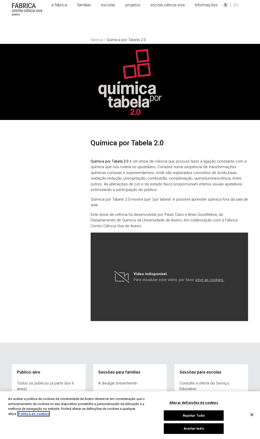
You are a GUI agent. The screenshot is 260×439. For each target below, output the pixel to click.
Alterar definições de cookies (193, 403)
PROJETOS (132, 5)
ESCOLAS (108, 5)
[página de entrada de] (28, 9)
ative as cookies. (209, 279)
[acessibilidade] (225, 5)
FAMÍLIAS (84, 5)
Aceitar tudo (194, 428)
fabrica (97, 40)
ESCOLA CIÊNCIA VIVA (168, 5)
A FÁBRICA (59, 5)
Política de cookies (33, 414)
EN (236, 5)
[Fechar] (251, 414)
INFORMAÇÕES (206, 5)
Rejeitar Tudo (194, 415)
